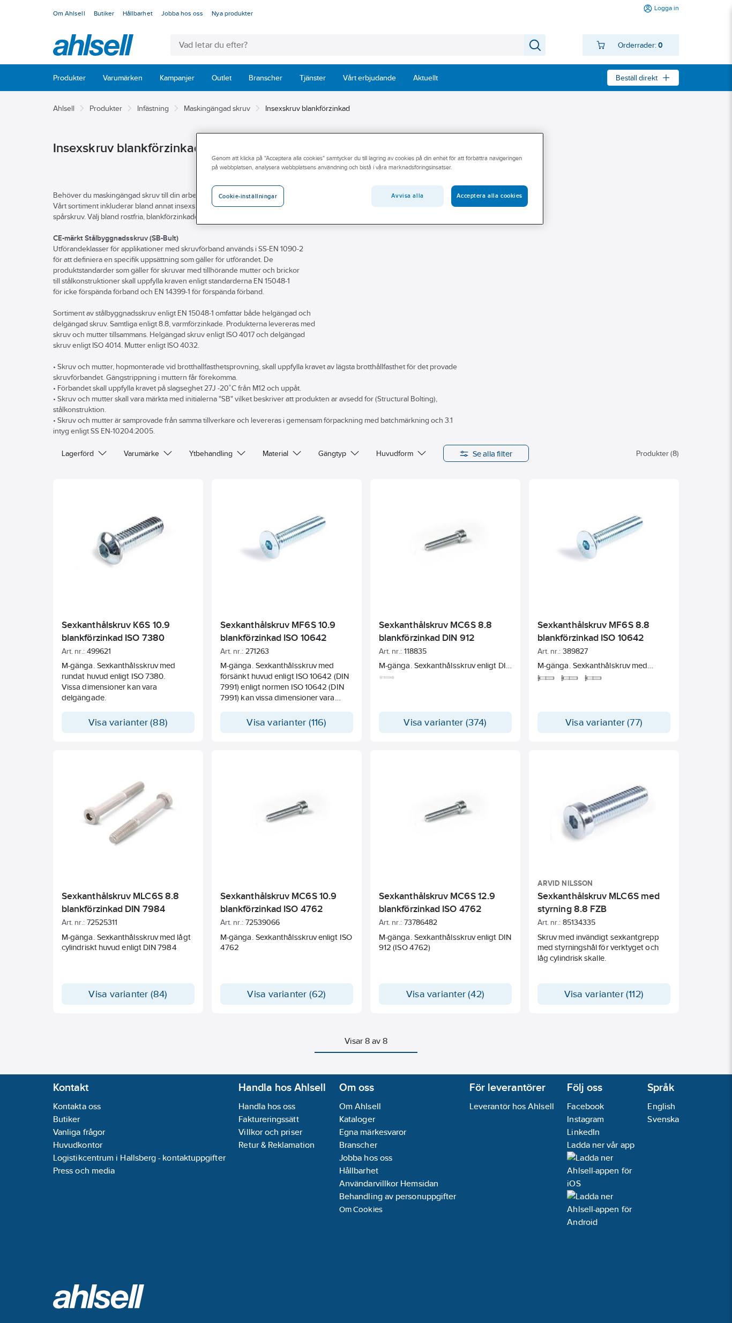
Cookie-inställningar (248, 196)
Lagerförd (78, 453)
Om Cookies (361, 1209)
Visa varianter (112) (604, 994)
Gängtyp (332, 453)
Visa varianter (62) (286, 994)
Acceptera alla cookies (489, 195)
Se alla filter (493, 453)
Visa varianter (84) (127, 994)
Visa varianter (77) (604, 722)
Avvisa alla (407, 195)
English (661, 1106)
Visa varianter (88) (128, 722)
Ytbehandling (211, 453)
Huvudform (394, 453)
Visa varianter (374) (445, 722)
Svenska (663, 1119)
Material (275, 453)
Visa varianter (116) (286, 722)
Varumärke (141, 453)
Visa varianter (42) (445, 994)
